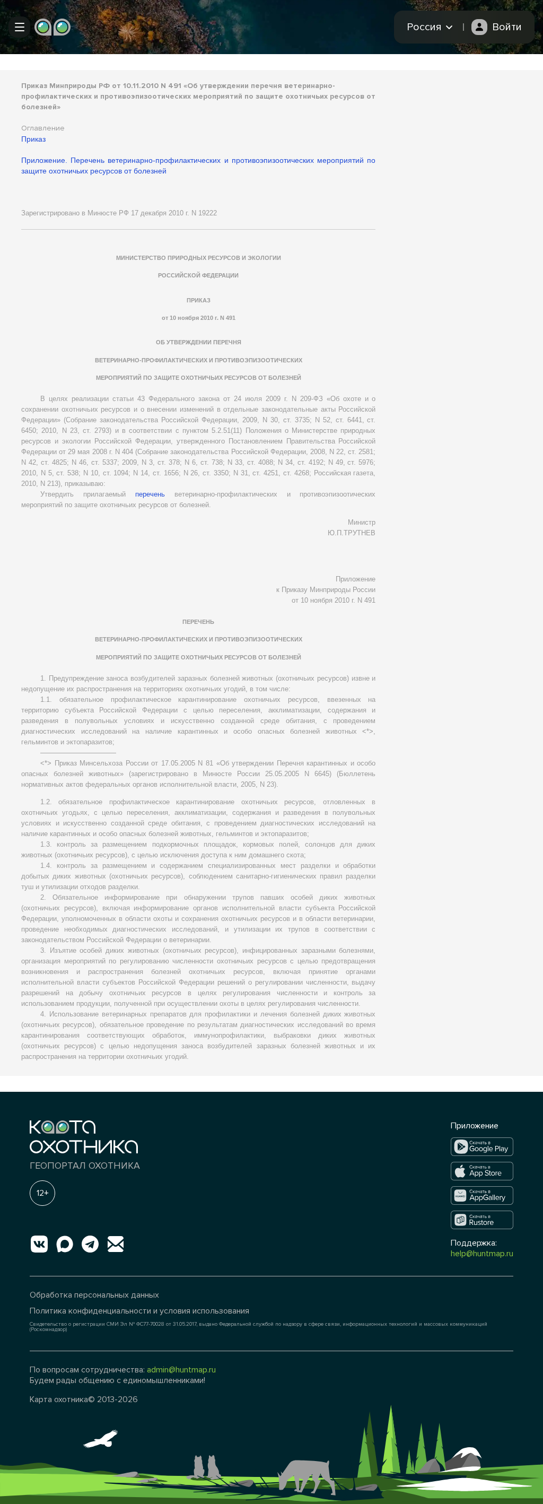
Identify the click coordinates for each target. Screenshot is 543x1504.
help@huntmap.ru (482, 1253)
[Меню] (19, 27)
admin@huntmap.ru (181, 1369)
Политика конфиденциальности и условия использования (139, 1311)
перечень (150, 494)
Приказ (33, 139)
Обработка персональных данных (94, 1295)
